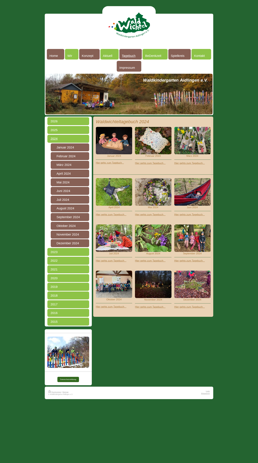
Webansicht (205, 393)
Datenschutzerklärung (68, 379)
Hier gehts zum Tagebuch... (110, 163)
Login (208, 391)
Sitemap (65, 392)
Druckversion (56, 392)
